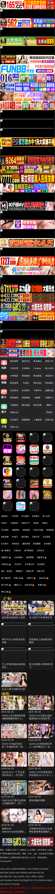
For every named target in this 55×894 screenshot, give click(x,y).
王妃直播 (46, 536)
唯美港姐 (37, 375)
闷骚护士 (49, 397)
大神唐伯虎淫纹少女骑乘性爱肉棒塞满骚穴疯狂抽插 (40, 831)
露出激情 (26, 405)
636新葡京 (18, 557)
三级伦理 (14, 368)
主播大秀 (35, 536)
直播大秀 (40, 571)
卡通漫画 (14, 405)
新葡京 (45, 523)
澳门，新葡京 (6, 571)
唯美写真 (37, 405)
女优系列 (26, 390)
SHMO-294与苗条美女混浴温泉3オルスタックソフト (41, 774)
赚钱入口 (18, 585)
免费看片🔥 (6, 557)
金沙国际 (41, 564)
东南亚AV (49, 375)
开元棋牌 (25, 516)
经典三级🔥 (19, 578)
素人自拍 (49, 368)
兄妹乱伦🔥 (44, 578)
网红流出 (37, 382)
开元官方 (18, 564)
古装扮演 (14, 390)
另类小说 (14, 426)
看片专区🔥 (6, 585)
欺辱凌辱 (14, 382)
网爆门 (49, 405)
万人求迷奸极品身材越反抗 (13, 665)
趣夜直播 (26, 543)
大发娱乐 (17, 550)
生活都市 (14, 419)
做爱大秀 (30, 571)
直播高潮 (50, 530)
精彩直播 (5, 536)
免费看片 (19, 571)
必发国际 (47, 543)
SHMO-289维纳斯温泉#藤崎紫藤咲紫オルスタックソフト (14, 718)
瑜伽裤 (37, 397)
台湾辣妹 (14, 375)
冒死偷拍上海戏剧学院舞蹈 (40, 641)
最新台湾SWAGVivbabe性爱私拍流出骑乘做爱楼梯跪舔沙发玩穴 (13, 833)
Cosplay (37, 368)
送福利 (36, 523)
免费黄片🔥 (42, 557)
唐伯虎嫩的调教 (37, 800)
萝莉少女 (49, 361)
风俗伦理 (49, 419)
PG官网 (15, 516)
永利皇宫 (40, 550)
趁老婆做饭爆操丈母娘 (13, 617)
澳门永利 (46, 516)
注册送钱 (14, 523)
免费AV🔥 (42, 585)
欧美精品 (37, 361)
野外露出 (49, 382)
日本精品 (26, 368)
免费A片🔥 (31, 578)
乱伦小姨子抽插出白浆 (13, 688)
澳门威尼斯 (6, 578)
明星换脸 (26, 397)
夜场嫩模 (37, 543)
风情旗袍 (14, 397)
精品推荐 (14, 361)
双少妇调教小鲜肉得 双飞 (41, 665)
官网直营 (35, 516)
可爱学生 (37, 390)
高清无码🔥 (30, 585)
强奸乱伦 (26, 361)
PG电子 (4, 523)
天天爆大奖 (29, 564)
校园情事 (26, 419)
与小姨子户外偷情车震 (40, 617)
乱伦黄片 (5, 543)
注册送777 (25, 523)
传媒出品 (14, 412)
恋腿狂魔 (49, 390)
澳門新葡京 (29, 550)
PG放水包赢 (38, 530)
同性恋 (49, 412)
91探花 (26, 382)
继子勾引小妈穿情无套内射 (13, 641)
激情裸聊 (30, 557)
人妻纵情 (37, 419)
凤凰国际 (26, 530)
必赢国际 (15, 530)
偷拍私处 (15, 543)
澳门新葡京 (6, 550)
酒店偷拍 (25, 536)
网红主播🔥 (6, 591)
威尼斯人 (5, 516)
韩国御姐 (26, 375)
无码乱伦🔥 (6, 564)
